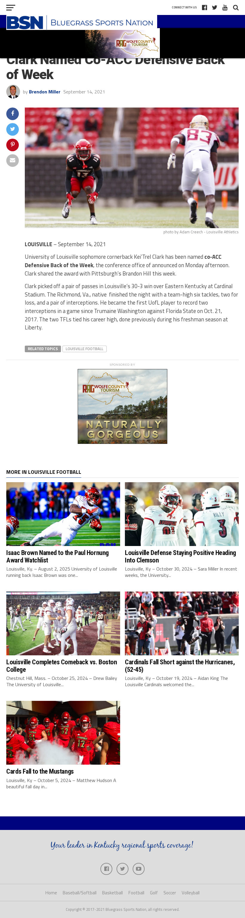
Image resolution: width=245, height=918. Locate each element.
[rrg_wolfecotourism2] (122, 442)
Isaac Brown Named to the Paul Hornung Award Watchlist (57, 556)
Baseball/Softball (80, 892)
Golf (154, 892)
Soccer (169, 892)
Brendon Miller (44, 91)
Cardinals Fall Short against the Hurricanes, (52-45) (180, 665)
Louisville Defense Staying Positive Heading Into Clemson (180, 556)
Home (51, 892)
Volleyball (191, 892)
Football (136, 892)
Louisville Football (84, 349)
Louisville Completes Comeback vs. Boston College (61, 665)
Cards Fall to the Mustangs (40, 771)
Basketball (112, 892)
